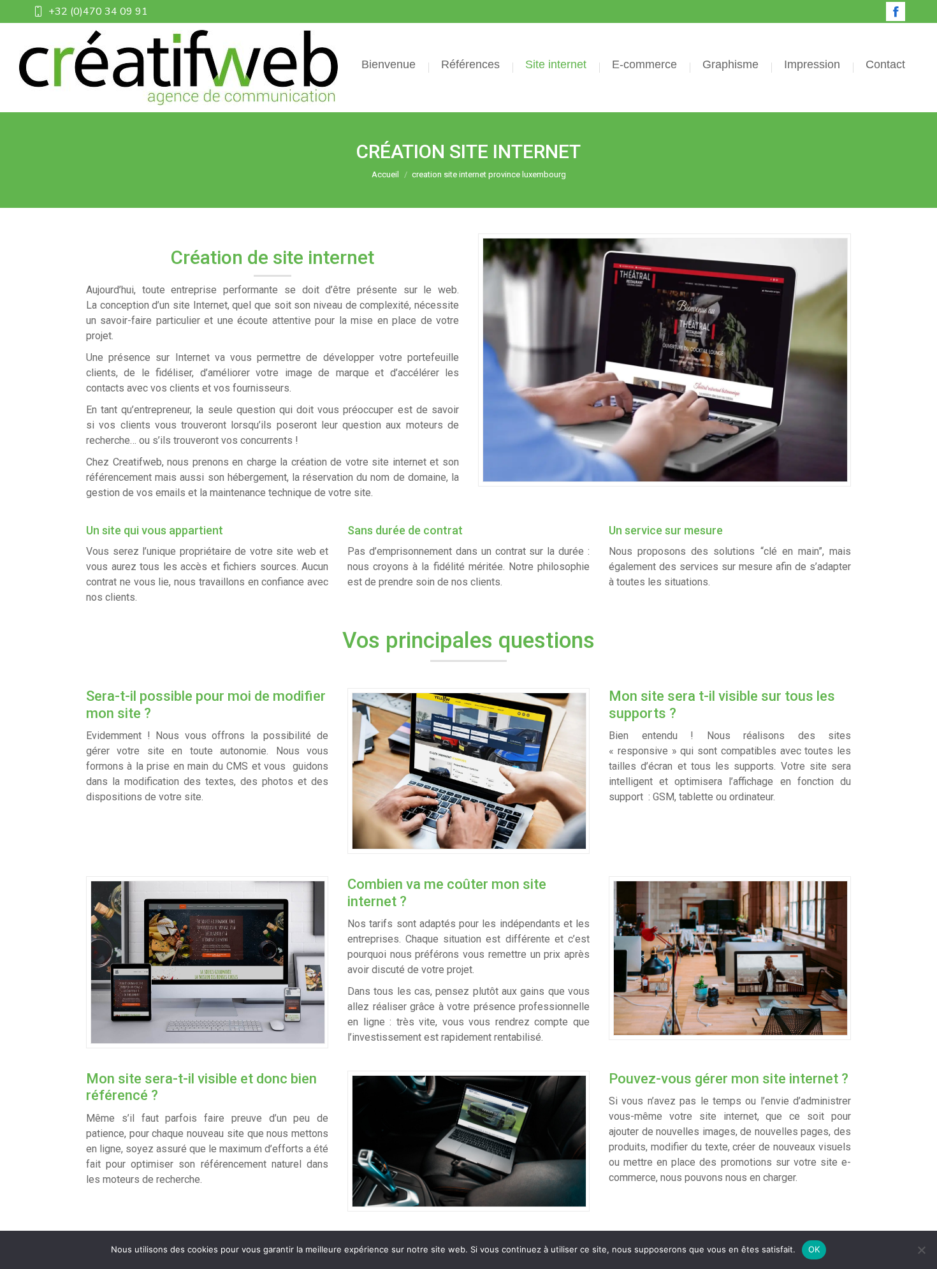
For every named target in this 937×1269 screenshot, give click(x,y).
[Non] (921, 1249)
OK (814, 1249)
